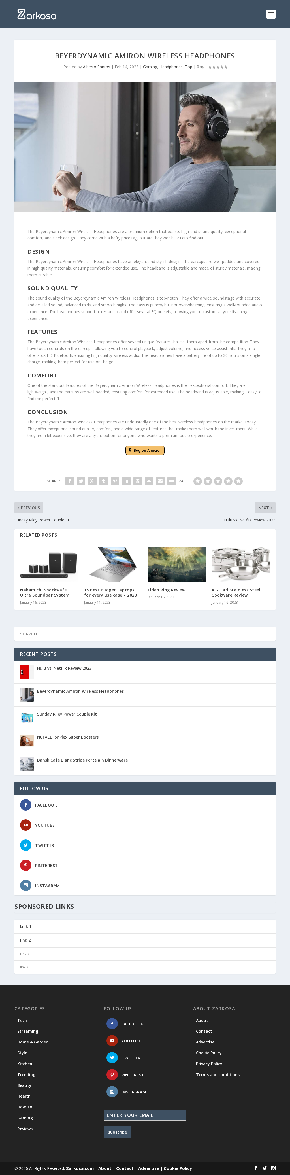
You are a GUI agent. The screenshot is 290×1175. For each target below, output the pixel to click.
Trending (26, 1074)
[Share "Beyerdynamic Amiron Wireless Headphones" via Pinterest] (115, 481)
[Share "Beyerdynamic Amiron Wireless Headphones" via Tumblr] (103, 481)
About (202, 1020)
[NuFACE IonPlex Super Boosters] (27, 741)
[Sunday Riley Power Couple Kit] (27, 718)
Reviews (25, 1128)
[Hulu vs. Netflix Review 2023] (27, 672)
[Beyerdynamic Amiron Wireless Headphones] (27, 695)
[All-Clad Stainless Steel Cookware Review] (241, 564)
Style (22, 1052)
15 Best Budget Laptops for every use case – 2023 (110, 592)
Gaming (150, 66)
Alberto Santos (96, 66)
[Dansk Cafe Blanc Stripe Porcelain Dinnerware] (27, 764)
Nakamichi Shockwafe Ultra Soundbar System (45, 592)
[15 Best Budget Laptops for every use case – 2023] (113, 564)
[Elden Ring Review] (177, 564)
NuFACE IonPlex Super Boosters (68, 737)
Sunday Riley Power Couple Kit (67, 714)
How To (24, 1107)
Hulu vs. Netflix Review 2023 (64, 668)
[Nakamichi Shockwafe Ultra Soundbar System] (49, 564)
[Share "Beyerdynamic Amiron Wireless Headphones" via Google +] (92, 481)
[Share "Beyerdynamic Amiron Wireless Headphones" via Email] (160, 481)
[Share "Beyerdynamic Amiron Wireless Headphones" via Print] (171, 481)
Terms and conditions (218, 1074)
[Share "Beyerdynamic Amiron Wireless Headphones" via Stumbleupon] (149, 481)
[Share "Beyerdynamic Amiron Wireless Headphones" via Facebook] (69, 481)
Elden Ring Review (166, 590)
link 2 (25, 940)
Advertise (205, 1042)
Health (24, 1096)
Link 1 (25, 926)
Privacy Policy (209, 1063)
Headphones (171, 66)
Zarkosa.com (80, 1168)
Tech (22, 1020)
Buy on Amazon (148, 450)
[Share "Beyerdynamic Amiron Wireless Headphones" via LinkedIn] (126, 481)
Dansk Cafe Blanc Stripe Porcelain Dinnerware (82, 760)
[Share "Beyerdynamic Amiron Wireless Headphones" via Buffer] (137, 481)
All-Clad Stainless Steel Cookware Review (236, 592)
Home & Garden (32, 1042)
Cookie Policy (209, 1052)
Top (188, 66)
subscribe (117, 1132)
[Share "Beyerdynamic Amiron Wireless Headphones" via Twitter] (81, 481)
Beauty (24, 1085)
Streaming (27, 1031)
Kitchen (24, 1063)
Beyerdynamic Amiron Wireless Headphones (80, 691)
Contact (204, 1031)
